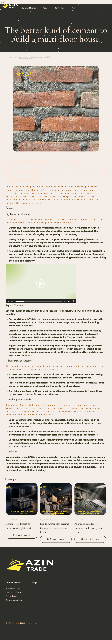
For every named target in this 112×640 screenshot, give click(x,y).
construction (71, 310)
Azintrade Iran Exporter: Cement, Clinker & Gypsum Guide (88, 528)
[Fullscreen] (73, 301)
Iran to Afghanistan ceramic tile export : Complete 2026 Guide (54, 528)
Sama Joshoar (25, 57)
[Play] (8, 301)
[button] (40, 283)
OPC (30, 457)
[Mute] (69, 301)
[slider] (39, 301)
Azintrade (16, 623)
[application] (41, 283)
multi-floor (57, 310)
